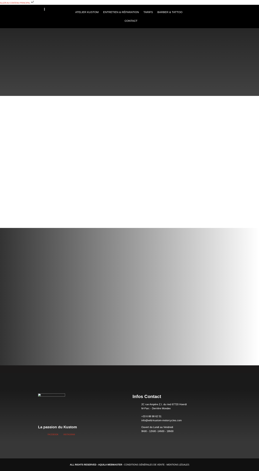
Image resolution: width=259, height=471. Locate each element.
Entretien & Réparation (121, 12)
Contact (131, 20)
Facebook (52, 434)
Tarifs (148, 12)
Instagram (69, 434)
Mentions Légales (178, 464)
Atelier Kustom (87, 12)
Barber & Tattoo (169, 12)
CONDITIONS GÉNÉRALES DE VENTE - (145, 464)
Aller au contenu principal (15, 3)
